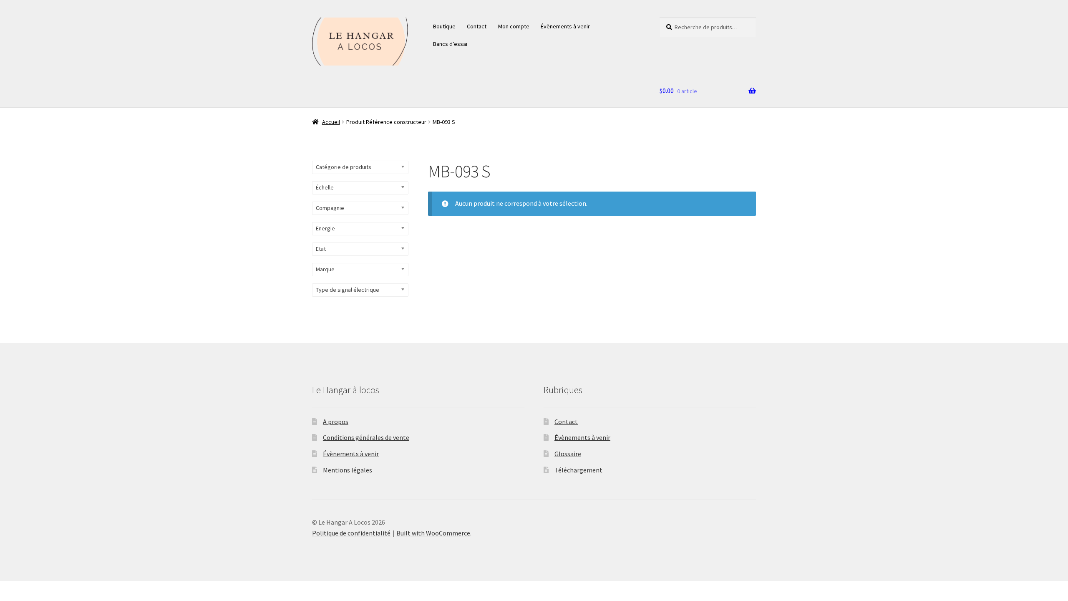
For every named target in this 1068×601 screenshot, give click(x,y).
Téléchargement (578, 470)
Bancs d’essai (450, 44)
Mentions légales (347, 470)
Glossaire (567, 453)
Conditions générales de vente (366, 437)
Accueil (331, 122)
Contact (476, 26)
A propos (335, 421)
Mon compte (513, 26)
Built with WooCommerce (433, 533)
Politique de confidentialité (351, 533)
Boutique (444, 26)
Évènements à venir (565, 26)
